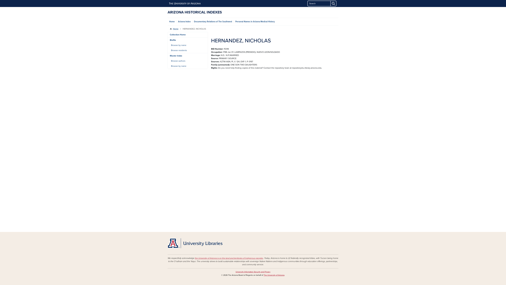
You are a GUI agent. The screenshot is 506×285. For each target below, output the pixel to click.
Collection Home (178, 34)
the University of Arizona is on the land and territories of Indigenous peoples (229, 258)
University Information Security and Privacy (253, 272)
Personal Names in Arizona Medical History (255, 21)
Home (172, 21)
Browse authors (178, 61)
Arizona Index (184, 21)
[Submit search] (333, 3)
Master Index (176, 55)
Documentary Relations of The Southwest (213, 21)
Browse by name (178, 45)
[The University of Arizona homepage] (185, 3)
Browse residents (179, 50)
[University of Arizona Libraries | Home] (195, 243)
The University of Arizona (274, 275)
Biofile (173, 40)
